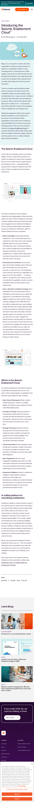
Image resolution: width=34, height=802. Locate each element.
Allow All (17, 798)
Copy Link (24, 580)
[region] (17, 782)
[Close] (32, 764)
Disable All (17, 794)
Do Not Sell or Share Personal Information (17, 789)
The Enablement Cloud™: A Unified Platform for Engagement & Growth (15, 562)
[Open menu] (32, 9)
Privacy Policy (22, 786)
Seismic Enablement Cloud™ (19, 128)
